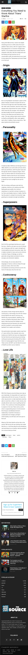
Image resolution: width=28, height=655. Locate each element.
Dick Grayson (8, 435)
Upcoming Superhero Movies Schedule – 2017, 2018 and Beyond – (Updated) (17, 554)
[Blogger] (10, 492)
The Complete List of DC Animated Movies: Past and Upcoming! (17, 562)
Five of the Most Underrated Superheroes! (7, 455)
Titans (10, 437)
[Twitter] (6, 22)
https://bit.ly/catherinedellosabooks (14, 473)
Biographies (12, 5)
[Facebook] (2, 22)
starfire (18, 435)
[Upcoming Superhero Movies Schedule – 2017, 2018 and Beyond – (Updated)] (5, 554)
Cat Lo (4, 18)
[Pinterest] (9, 22)
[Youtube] (21, 639)
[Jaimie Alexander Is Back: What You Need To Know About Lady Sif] (5, 542)
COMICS (7, 5)
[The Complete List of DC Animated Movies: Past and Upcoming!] (5, 562)
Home (2, 5)
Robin (14, 435)
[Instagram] (15, 492)
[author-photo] (14, 469)
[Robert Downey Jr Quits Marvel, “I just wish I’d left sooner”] (5, 570)
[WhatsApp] (13, 22)
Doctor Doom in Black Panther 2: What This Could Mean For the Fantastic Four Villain (18, 535)
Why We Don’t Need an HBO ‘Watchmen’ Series (21, 455)
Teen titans (4, 437)
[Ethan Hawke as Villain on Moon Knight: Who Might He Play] (5, 528)
